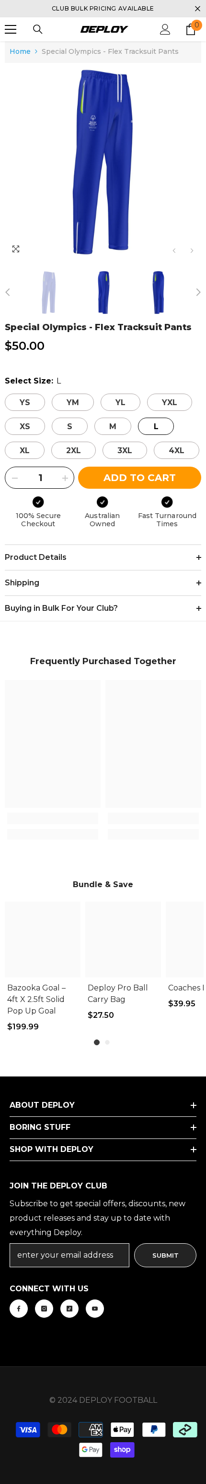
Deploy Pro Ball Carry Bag (118, 993)
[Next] (191, 250)
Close (197, 8)
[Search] (38, 29)
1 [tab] (97, 1042)
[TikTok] (69, 1308)
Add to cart (139, 477)
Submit (165, 1255)
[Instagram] (44, 1308)
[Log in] (165, 29)
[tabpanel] (42, 972)
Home (20, 51)
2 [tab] (107, 1042)
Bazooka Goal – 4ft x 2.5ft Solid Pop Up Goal (36, 999)
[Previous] (174, 250)
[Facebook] (19, 1308)
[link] (52, 818)
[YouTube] (95, 1308)
